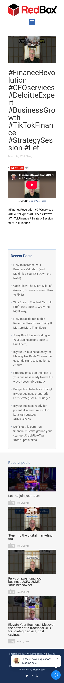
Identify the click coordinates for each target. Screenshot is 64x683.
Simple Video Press (37, 201)
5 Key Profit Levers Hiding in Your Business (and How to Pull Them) (31, 340)
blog (29, 156)
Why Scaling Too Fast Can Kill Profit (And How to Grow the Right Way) (32, 307)
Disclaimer (14, 654)
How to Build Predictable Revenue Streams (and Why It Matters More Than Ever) (32, 323)
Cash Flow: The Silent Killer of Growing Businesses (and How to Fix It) (33, 290)
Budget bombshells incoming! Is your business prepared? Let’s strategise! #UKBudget (32, 394)
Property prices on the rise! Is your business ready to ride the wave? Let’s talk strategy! (33, 377)
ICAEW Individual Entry (33, 654)
